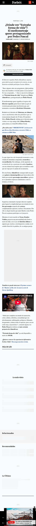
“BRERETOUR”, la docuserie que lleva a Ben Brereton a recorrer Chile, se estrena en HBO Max (17, 130)
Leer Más (11, 522)
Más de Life (7, 347)
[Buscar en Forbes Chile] (33, 2)
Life (21, 21)
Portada (16, 21)
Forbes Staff (9, 39)
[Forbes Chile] (16, 2)
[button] (34, 507)
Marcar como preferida (18, 74)
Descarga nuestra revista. (19, 342)
